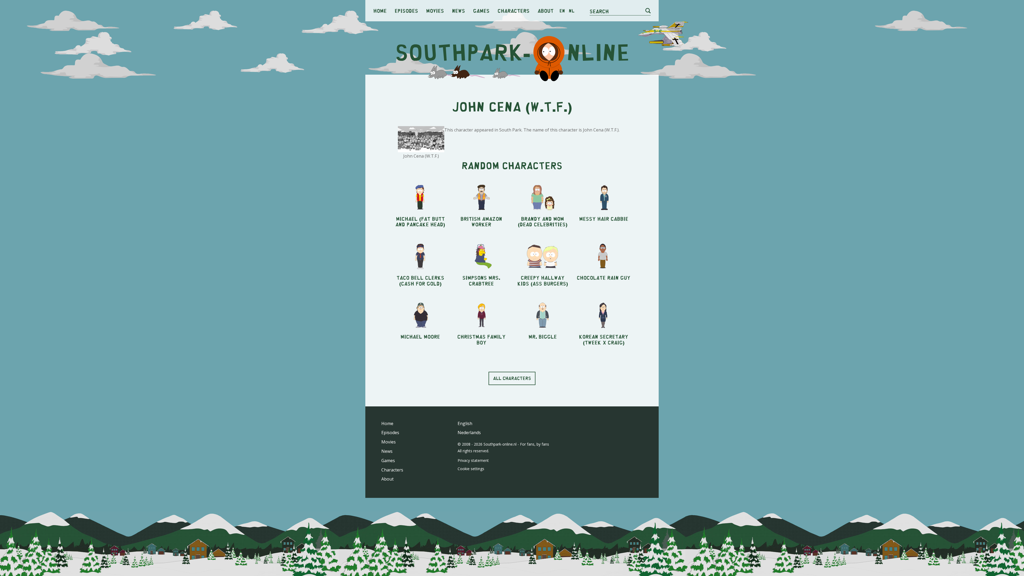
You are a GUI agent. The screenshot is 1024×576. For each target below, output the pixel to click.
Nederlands (469, 432)
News (458, 10)
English (465, 423)
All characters (512, 378)
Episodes (406, 10)
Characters (514, 10)
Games (481, 10)
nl (571, 11)
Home (380, 10)
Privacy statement (473, 460)
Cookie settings (471, 468)
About (546, 10)
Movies (435, 10)
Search (599, 11)
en (562, 11)
